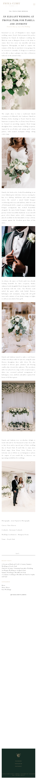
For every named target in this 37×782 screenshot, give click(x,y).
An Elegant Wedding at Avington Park (14, 570)
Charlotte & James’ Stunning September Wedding (17, 568)
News (3, 585)
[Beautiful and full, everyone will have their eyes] (18, 641)
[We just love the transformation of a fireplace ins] (18, 698)
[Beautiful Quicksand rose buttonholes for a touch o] (18, 612)
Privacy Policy (20, 775)
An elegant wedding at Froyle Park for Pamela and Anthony (18, 20)
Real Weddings (26, 27)
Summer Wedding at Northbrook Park (14, 572)
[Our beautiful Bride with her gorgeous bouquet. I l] (18, 669)
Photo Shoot (6, 587)
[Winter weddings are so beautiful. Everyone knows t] (18, 726)
